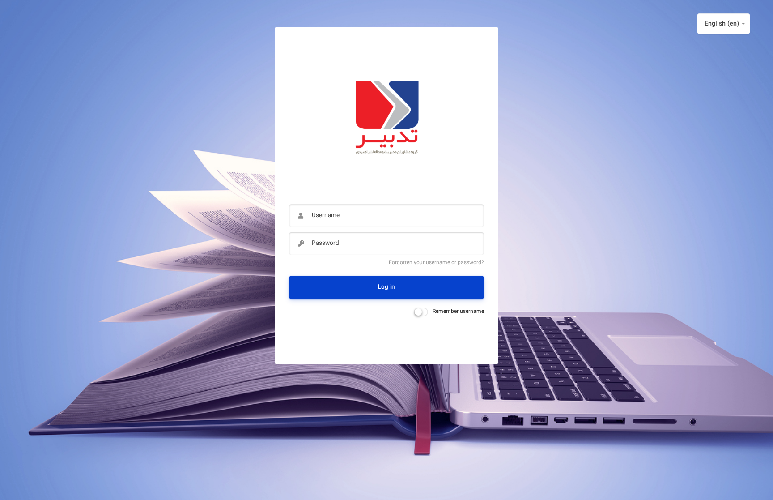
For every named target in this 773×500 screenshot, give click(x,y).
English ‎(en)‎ (722, 24)
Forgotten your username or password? (436, 262)
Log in (386, 287)
